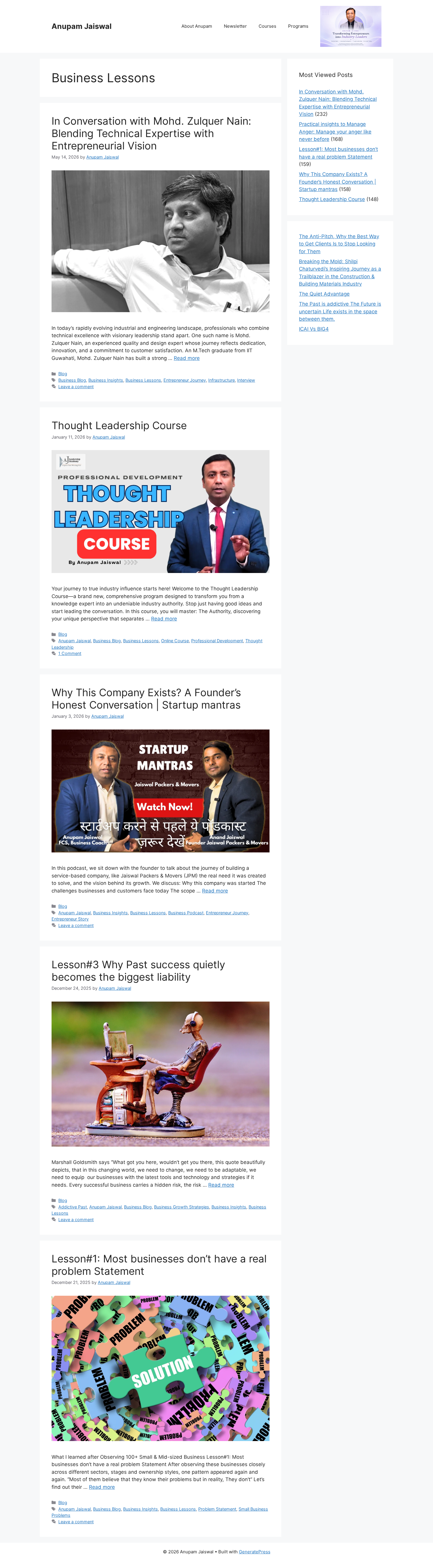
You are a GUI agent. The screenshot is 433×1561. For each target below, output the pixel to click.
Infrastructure (221, 380)
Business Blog (72, 380)
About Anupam (196, 26)
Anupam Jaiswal (82, 26)
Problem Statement (217, 1508)
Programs (298, 26)
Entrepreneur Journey (184, 380)
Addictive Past (72, 1206)
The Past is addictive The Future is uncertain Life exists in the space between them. (340, 311)
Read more (187, 358)
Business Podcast (186, 912)
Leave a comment (76, 386)
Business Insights (105, 380)
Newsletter (235, 26)
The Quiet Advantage (324, 294)
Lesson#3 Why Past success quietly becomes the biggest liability (138, 970)
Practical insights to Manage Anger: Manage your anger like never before (335, 131)
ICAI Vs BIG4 (314, 329)
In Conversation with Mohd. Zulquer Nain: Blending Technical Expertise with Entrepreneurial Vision (151, 133)
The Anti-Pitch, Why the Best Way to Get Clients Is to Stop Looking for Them (339, 243)
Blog (62, 373)
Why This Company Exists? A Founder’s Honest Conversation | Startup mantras (146, 698)
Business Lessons (143, 380)
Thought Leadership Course (119, 425)
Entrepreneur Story (70, 918)
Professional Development (217, 640)
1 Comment (69, 653)
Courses (267, 26)
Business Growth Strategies (181, 1206)
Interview (246, 380)
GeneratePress (254, 1552)
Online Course (175, 640)
